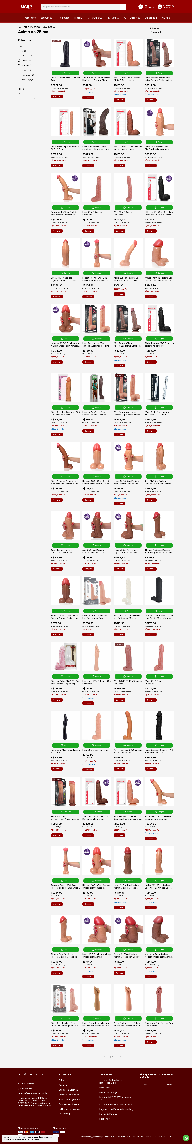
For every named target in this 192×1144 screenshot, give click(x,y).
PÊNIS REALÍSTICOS (132, 18)
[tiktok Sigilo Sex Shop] (37, 1074)
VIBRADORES (167, 18)
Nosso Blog (64, 1114)
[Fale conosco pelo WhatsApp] (186, 1138)
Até (31, 93)
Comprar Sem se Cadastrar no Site (115, 1104)
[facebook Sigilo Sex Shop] (25, 1074)
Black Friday (105, 1119)
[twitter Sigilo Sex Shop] (43, 1074)
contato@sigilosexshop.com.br (32, 1093)
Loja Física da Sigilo (108, 1092)
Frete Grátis (105, 1087)
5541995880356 (26, 1083)
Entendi (37, 1139)
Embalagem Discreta (68, 1090)
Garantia (63, 1085)
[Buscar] (123, 7)
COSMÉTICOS (46, 18)
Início (20, 27)
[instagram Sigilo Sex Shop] (19, 1074)
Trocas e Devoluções (69, 1094)
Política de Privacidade (69, 1109)
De (19, 93)
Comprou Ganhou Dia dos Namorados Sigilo (111, 1081)
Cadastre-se (149, 8)
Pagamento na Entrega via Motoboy (116, 1109)
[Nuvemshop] (92, 1137)
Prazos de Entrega (108, 1114)
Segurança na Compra (69, 1104)
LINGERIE (78, 18)
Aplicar (45, 99)
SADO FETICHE (151, 18)
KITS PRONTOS (63, 18)
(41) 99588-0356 (26, 1088)
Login (146, 5)
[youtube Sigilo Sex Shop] (31, 1074)
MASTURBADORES (94, 18)
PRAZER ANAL (113, 18)
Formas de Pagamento (69, 1099)
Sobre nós (63, 1080)
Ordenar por (155, 28)
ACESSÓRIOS (30, 18)
